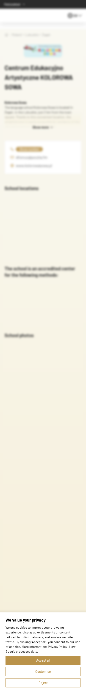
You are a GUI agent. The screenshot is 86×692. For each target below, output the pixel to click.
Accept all (43, 660)
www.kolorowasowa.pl (34, 165)
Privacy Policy (57, 647)
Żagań (46, 35)
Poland (17, 35)
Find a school (12, 4)
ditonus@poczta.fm (31, 157)
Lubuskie (31, 35)
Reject (43, 683)
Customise (43, 671)
